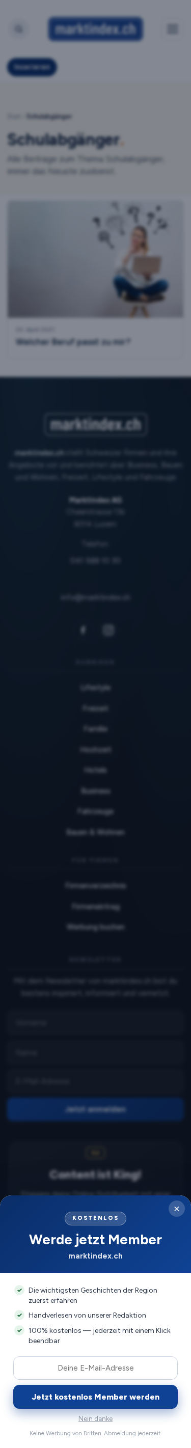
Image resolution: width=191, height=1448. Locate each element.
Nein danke (95, 1419)
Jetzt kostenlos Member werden (95, 1397)
